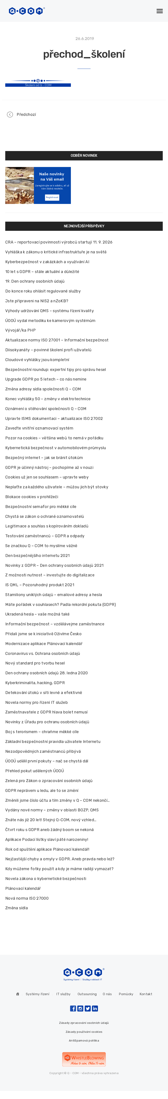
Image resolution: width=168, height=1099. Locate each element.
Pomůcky (126, 994)
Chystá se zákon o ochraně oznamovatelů (44, 516)
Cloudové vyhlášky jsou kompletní (37, 359)
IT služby (63, 994)
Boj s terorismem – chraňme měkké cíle (42, 731)
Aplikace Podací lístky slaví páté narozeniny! (46, 839)
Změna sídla (16, 908)
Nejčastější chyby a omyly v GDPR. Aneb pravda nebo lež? (60, 859)
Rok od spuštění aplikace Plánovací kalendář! (47, 849)
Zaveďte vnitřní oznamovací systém (39, 428)
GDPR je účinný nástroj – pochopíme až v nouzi (49, 467)
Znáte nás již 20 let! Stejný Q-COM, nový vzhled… (50, 819)
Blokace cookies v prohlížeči (31, 496)
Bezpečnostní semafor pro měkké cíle (41, 506)
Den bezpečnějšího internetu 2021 (37, 555)
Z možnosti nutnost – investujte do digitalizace (49, 575)
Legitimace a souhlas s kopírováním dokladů (46, 526)
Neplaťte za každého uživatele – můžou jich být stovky (56, 487)
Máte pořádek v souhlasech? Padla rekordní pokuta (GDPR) (60, 604)
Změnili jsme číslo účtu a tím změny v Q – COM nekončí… (57, 800)
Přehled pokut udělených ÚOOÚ (34, 771)
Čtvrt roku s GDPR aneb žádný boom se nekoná (49, 829)
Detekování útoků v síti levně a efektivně (43, 692)
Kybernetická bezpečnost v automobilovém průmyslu (55, 447)
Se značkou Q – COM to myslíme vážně (41, 545)
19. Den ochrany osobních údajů (35, 281)
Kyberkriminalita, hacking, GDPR (35, 682)
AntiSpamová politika (84, 1040)
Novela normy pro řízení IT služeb (36, 702)
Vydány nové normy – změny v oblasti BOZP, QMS (52, 810)
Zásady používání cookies (84, 1031)
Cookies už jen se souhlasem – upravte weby (47, 477)
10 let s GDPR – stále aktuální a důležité (42, 271)
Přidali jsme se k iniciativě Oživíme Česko (43, 633)
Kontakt (146, 994)
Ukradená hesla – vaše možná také (37, 614)
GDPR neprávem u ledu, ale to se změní (41, 790)
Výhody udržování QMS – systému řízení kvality (49, 310)
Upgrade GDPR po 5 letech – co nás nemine (45, 379)
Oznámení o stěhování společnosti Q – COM (45, 408)
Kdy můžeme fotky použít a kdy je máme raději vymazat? (59, 868)
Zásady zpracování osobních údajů (84, 1022)
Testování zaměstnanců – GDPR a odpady (44, 536)
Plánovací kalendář (23, 888)
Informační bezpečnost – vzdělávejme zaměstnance (54, 624)
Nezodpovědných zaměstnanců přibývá (43, 751)
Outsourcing (87, 994)
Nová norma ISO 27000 (27, 898)
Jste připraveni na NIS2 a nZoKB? (36, 301)
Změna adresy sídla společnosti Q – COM (43, 389)
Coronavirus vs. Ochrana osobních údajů (42, 653)
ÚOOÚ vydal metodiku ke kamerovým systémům (50, 320)
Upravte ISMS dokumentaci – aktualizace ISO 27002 (54, 418)
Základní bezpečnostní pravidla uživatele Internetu (52, 741)
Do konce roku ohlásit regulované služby (43, 291)
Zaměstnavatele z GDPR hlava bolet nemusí (46, 712)
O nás (107, 994)
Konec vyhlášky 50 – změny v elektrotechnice (48, 398)
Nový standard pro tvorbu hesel (35, 663)
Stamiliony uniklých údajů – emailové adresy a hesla (53, 594)
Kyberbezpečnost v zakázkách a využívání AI (47, 261)
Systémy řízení (37, 994)
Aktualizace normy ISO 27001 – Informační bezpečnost (56, 340)
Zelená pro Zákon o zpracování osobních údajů (49, 780)
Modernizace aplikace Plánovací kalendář (43, 643)
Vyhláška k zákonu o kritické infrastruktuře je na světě (56, 252)
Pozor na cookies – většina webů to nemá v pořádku (54, 438)
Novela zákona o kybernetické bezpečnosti (45, 878)
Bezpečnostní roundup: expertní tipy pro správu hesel (55, 369)
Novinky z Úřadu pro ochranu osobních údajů (47, 722)
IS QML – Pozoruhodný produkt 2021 (39, 585)
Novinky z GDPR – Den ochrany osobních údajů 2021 (54, 565)
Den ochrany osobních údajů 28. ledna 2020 (46, 673)
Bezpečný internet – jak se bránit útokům (44, 457)
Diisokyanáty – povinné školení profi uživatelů (48, 350)
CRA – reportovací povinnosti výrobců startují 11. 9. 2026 (59, 242)
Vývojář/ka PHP (20, 330)
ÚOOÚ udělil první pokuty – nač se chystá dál (46, 761)
